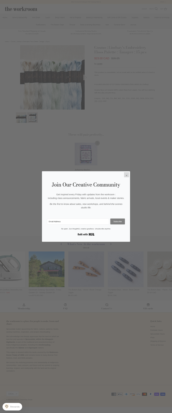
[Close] (126, 174)
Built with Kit (86, 234)
